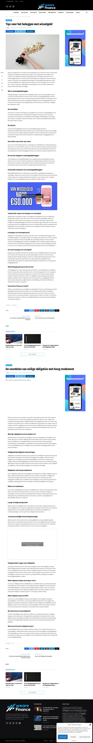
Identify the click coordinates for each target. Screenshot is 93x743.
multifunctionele (82, 719)
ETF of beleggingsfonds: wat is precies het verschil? (32, 346)
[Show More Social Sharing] (36, 31)
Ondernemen (52, 12)
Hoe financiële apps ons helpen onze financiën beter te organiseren (50, 709)
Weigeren (73, 737)
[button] (90, 724)
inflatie (82, 718)
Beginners (74, 707)
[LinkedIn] (2, 83)
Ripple (83, 722)
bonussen (84, 710)
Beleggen (8, 305)
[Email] (2, 90)
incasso (78, 718)
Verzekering (69, 12)
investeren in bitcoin (71, 719)
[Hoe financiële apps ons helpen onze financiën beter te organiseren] (38, 709)
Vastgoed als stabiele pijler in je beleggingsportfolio (51, 346)
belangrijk (79, 707)
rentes (79, 722)
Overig (78, 12)
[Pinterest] (2, 86)
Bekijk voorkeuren (85, 737)
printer (76, 722)
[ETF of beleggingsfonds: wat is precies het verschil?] (32, 338)
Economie (16, 12)
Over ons (21, 1)
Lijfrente (77, 719)
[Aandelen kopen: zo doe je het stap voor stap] (14, 338)
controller (76, 713)
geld (70, 718)
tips (13, 643)
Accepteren (62, 737)
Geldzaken (24, 12)
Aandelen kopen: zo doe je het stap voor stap (14, 346)
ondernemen (66, 722)
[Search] (86, 12)
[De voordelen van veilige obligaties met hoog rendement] (32, 396)
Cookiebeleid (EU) (10, 1)
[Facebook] (2, 76)
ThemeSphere (22, 740)
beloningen (72, 710)
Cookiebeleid (73, 740)
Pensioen (61, 12)
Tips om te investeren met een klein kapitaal (45, 318)
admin (8, 27)
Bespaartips (79, 710)
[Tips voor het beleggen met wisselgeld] (32, 52)
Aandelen (65, 707)
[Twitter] (2, 79)
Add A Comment (32, 354)
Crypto (82, 713)
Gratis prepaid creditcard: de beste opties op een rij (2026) (50, 726)
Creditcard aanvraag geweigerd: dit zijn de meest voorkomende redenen (51, 718)
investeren (64, 719)
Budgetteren (66, 713)
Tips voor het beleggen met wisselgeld (43, 656)
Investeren (42, 12)
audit (70, 707)
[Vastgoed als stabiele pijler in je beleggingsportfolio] (51, 338)
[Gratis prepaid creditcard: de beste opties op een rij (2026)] (38, 727)
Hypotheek (33, 12)
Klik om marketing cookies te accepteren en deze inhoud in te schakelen (32, 196)
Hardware (74, 718)
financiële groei (65, 718)
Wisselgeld (14, 305)
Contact (16, 1)
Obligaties (8, 643)
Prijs (72, 722)
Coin (71, 713)
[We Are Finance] (46, 6)
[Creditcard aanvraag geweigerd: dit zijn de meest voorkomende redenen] (38, 718)
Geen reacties (23, 27)
